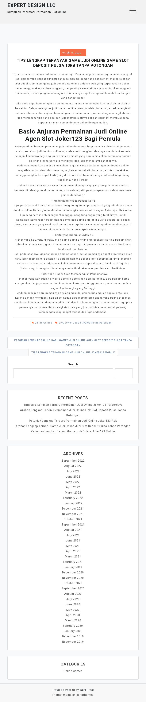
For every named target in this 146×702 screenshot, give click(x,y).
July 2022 (73, 471)
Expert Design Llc (31, 5)
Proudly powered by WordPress (73, 689)
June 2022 (73, 476)
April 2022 (73, 487)
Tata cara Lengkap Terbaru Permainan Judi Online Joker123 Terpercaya (73, 404)
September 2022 (73, 460)
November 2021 (73, 513)
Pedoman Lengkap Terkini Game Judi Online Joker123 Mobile (73, 431)
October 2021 (73, 519)
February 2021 (73, 561)
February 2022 (73, 497)
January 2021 (73, 567)
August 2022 (73, 465)
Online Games (43, 322)
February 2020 (73, 625)
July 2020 (73, 599)
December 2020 (73, 572)
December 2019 (73, 636)
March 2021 (73, 556)
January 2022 (73, 503)
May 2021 (73, 545)
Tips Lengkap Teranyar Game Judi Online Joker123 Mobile (73, 352)
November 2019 (73, 641)
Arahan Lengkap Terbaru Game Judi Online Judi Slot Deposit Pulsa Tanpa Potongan (73, 426)
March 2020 (73, 620)
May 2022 (73, 481)
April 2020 (73, 615)
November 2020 (73, 577)
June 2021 (73, 540)
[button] (132, 11)
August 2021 (73, 529)
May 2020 (73, 609)
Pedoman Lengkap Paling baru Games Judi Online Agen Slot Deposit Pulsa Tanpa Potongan (73, 343)
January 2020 (73, 631)
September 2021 (73, 524)
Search (73, 364)
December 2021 (73, 508)
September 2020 (73, 588)
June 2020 (73, 604)
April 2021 (73, 551)
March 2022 (73, 492)
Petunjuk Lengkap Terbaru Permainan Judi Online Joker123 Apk (73, 420)
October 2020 (73, 583)
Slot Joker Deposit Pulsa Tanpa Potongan (85, 322)
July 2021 (73, 535)
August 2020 (73, 593)
